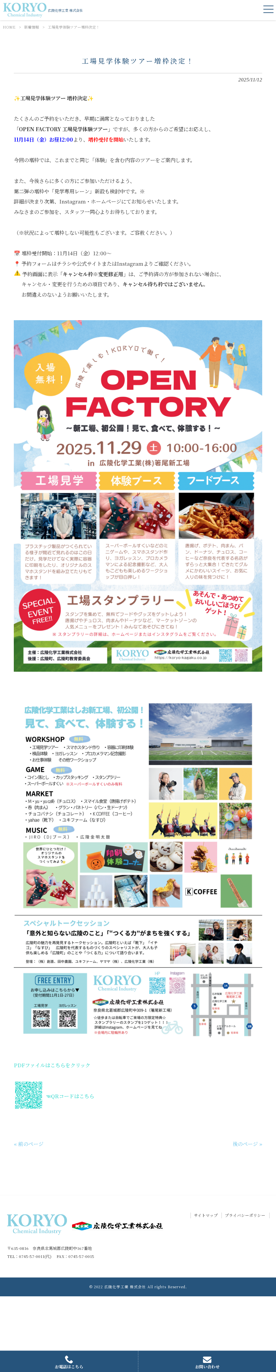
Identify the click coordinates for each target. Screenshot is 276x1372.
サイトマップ (206, 1215)
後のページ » (247, 1143)
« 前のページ (28, 1143)
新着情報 (31, 27)
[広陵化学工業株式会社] (24, 10)
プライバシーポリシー (245, 1215)
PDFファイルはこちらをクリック (52, 1065)
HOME (9, 27)
